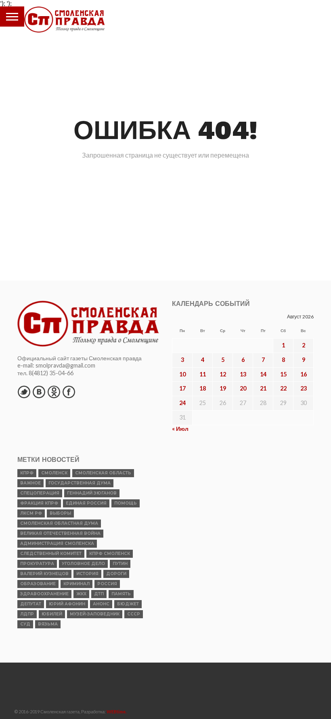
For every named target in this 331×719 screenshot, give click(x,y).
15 (283, 374)
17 (182, 388)
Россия (107, 583)
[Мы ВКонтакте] (38, 391)
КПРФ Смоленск (109, 553)
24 (182, 402)
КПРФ (27, 473)
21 (263, 388)
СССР (133, 614)
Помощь (125, 503)
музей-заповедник (94, 614)
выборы (60, 513)
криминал (76, 583)
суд (25, 624)
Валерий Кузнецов (44, 573)
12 (223, 374)
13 (243, 374)
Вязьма (48, 624)
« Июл (180, 428)
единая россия (86, 503)
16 (303, 374)
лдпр (27, 614)
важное (30, 483)
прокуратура (37, 563)
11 (202, 374)
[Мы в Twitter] (23, 391)
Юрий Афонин (67, 604)
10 (182, 374)
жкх (81, 593)
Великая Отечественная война (60, 533)
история (87, 573)
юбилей (52, 614)
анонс (101, 604)
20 (243, 388)
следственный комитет (51, 553)
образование (38, 583)
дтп (99, 593)
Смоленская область (103, 473)
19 (223, 388)
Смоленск (54, 473)
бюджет (128, 604)
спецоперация (39, 493)
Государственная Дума (79, 483)
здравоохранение (44, 593)
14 (263, 374)
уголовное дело (83, 563)
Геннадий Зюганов (92, 493)
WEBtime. (117, 711)
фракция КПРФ (39, 503)
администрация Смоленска (57, 543)
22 (283, 388)
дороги (116, 573)
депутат (30, 604)
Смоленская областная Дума (59, 523)
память (121, 593)
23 (303, 388)
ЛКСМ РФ (31, 513)
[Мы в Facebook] (68, 391)
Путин (120, 563)
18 (202, 388)
